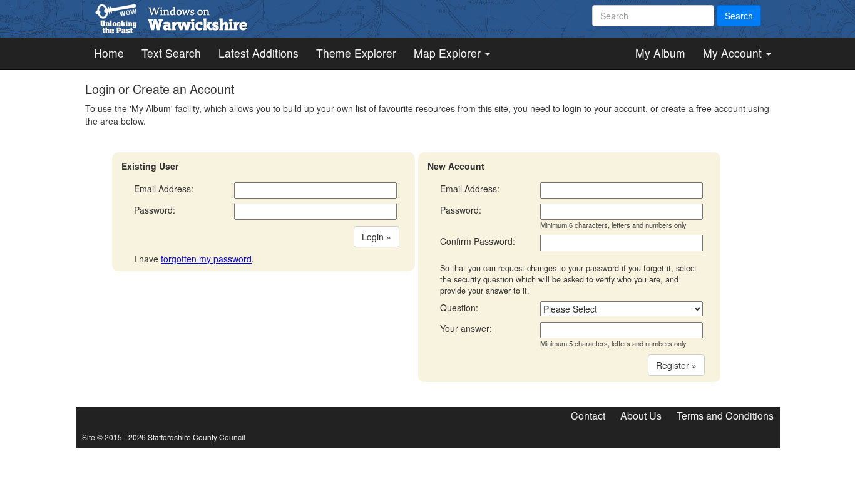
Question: (459, 307)
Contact (588, 415)
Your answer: (466, 328)
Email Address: (163, 188)
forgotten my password (206, 258)
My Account (734, 53)
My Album (660, 53)
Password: (154, 210)
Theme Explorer (356, 53)
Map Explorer (449, 53)
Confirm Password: (477, 241)
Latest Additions (258, 53)
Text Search (171, 53)
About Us (641, 415)
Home (109, 53)
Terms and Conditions (725, 415)
